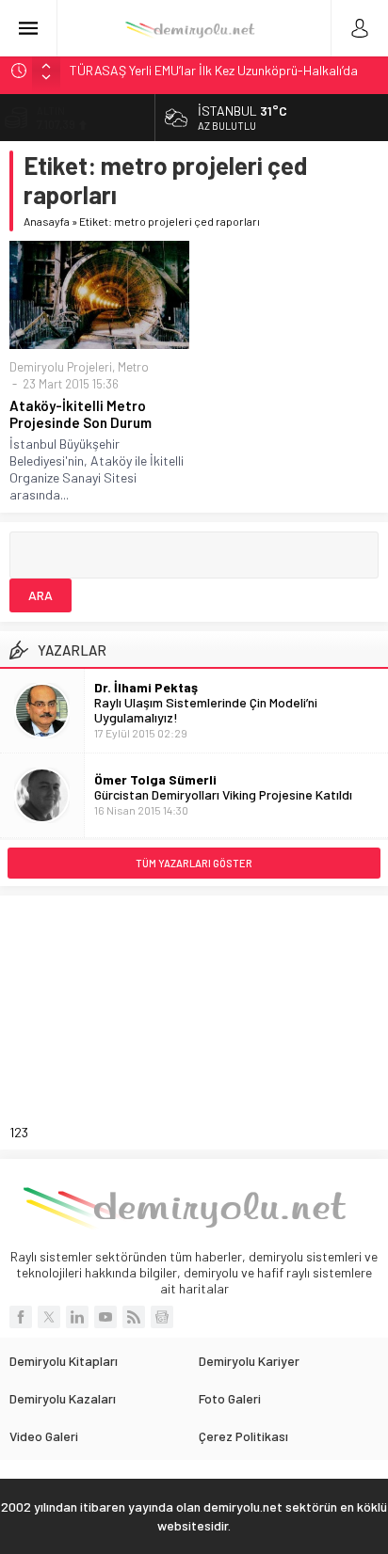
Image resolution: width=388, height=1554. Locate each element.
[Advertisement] (172, 1022)
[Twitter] (49, 1317)
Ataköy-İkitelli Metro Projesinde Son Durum (80, 414)
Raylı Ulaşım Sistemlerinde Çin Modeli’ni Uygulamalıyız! (205, 709)
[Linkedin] (77, 1317)
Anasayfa (47, 221)
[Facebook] (20, 1317)
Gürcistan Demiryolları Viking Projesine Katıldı (223, 794)
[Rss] (133, 1317)
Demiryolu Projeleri (60, 366)
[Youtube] (105, 1317)
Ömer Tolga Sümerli (155, 779)
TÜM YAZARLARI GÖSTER (194, 863)
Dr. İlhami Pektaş (146, 687)
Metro (133, 366)
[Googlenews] (162, 1317)
